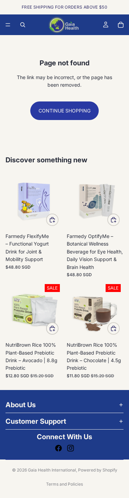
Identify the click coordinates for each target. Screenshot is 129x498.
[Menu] (8, 25)
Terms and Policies (64, 484)
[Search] (22, 24)
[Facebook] (58, 448)
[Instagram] (70, 448)
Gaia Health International (52, 470)
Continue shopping (64, 110)
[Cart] (120, 24)
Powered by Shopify (97, 470)
